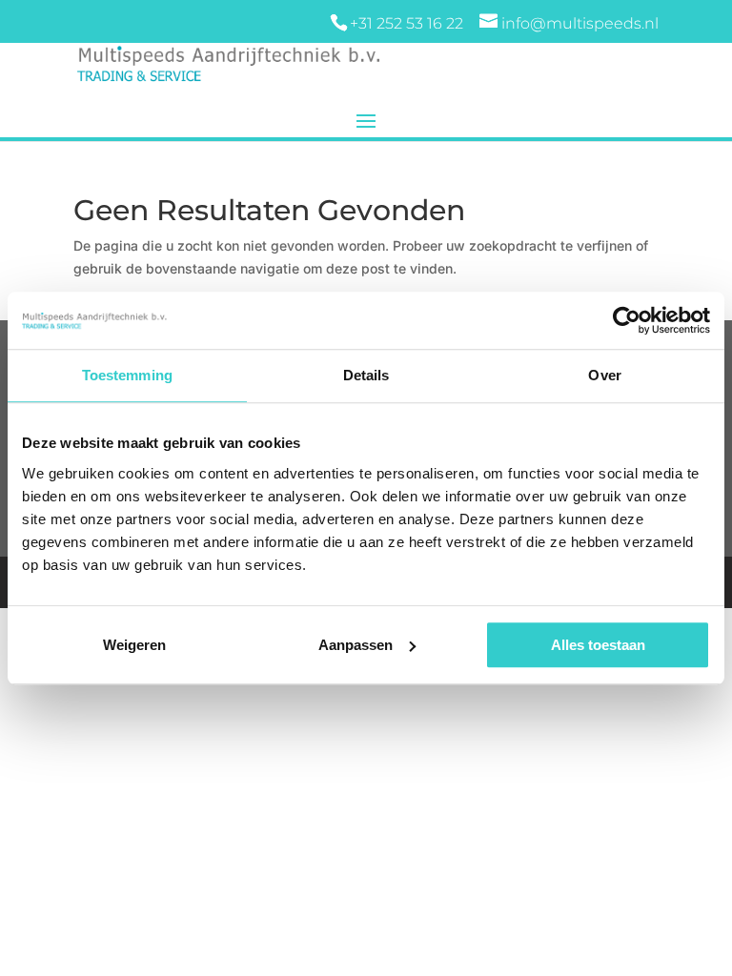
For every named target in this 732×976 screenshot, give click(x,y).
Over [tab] (604, 375)
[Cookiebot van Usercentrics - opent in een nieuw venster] (626, 320)
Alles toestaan (598, 645)
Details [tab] (366, 375)
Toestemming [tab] (127, 375)
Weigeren (134, 645)
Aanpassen (355, 645)
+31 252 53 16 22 (408, 23)
